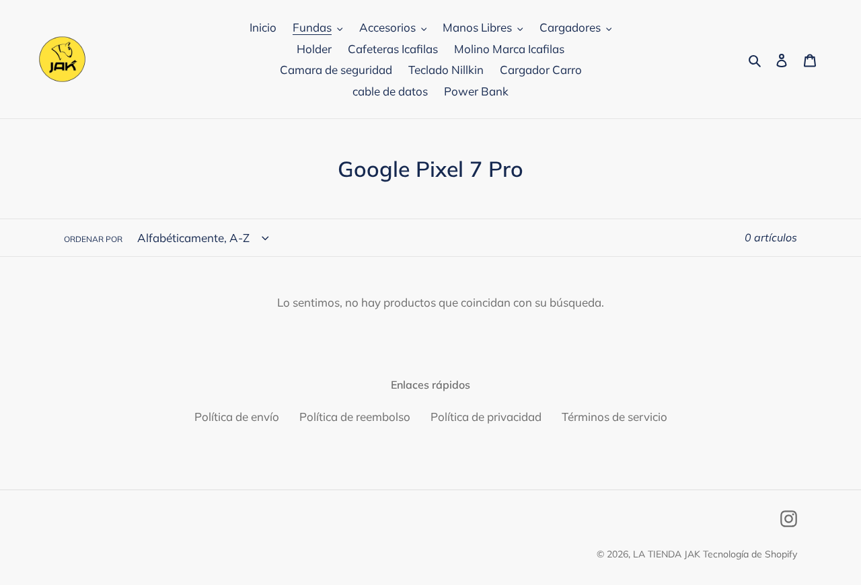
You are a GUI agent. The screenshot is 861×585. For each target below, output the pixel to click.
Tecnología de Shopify (750, 554)
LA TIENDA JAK (666, 554)
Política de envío (236, 417)
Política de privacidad (485, 417)
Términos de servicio (614, 417)
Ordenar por (93, 239)
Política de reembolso (354, 417)
